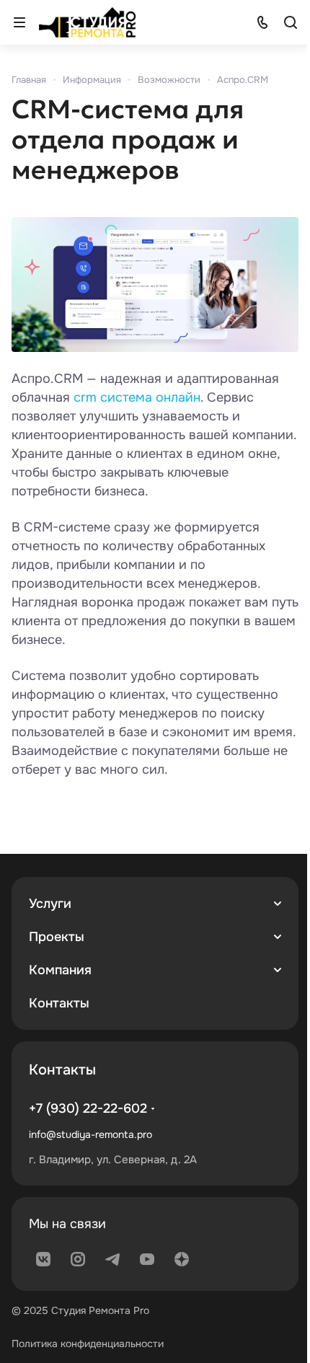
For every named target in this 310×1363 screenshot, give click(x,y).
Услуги (50, 904)
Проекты (56, 937)
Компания (60, 970)
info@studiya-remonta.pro (90, 1134)
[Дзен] (181, 1259)
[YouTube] (147, 1259)
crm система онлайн (137, 397)
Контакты (59, 1003)
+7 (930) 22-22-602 (88, 1108)
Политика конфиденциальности (88, 1343)
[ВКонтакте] (43, 1259)
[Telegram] (112, 1259)
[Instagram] (77, 1259)
